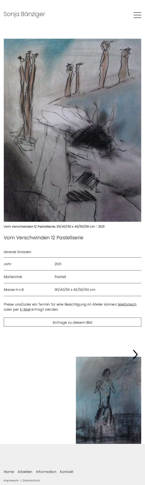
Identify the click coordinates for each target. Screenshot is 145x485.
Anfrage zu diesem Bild (72, 322)
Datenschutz (31, 480)
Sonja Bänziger (24, 14)
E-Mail (25, 309)
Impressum (11, 480)
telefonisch (127, 304)
